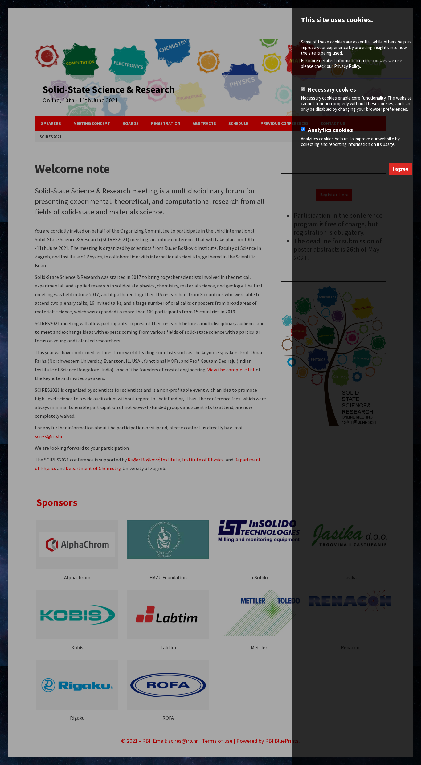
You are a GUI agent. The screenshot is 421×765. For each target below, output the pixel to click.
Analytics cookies (330, 130)
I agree (400, 169)
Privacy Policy (347, 66)
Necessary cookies (332, 89)
